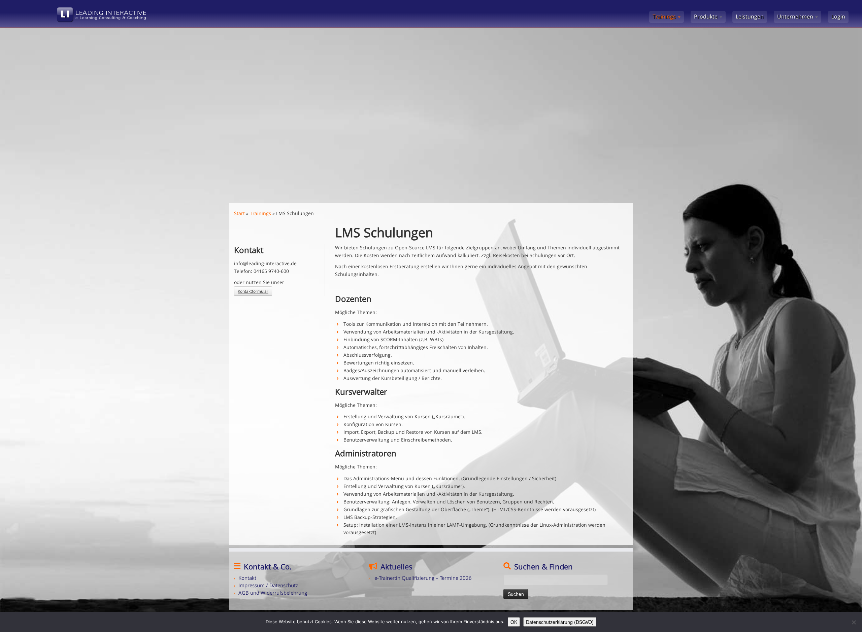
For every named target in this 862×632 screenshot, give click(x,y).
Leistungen (750, 16)
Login (838, 16)
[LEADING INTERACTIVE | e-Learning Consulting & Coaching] (99, 13)
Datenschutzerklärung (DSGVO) (560, 622)
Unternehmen (796, 16)
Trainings (665, 16)
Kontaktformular (253, 291)
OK (513, 622)
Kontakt (247, 577)
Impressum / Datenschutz (268, 585)
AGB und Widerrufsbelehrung (272, 592)
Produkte (706, 16)
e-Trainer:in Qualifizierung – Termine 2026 (423, 577)
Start (239, 213)
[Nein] (853, 622)
